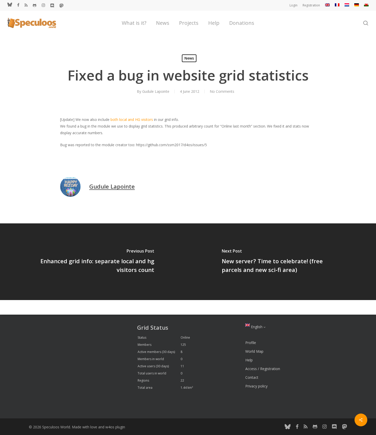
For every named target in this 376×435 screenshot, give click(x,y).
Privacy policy (256, 386)
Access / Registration (262, 368)
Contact (251, 377)
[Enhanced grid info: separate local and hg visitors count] (94, 261)
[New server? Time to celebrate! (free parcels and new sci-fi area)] (282, 261)
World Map (254, 351)
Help (249, 360)
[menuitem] (327, 5)
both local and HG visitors (131, 119)
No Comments (222, 91)
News (189, 58)
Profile (250, 342)
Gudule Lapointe (155, 91)
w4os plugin (115, 427)
